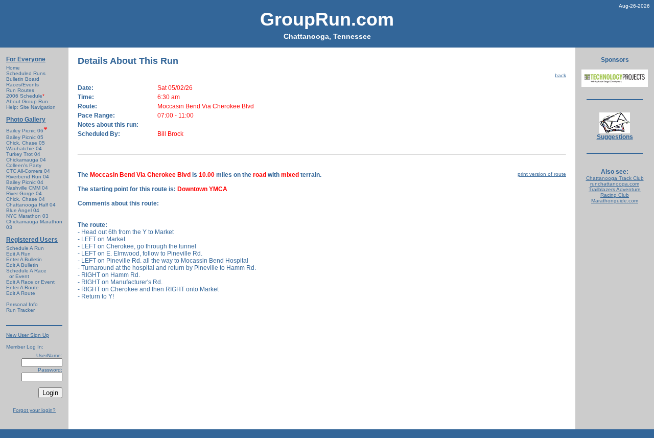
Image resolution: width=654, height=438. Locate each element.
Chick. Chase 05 (25, 143)
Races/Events (22, 84)
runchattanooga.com (614, 184)
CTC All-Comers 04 (28, 171)
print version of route (542, 174)
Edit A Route (20, 293)
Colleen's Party (23, 165)
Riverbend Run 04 (27, 176)
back (560, 75)
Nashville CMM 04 (27, 188)
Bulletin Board (22, 79)
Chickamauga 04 (26, 160)
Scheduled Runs (25, 73)
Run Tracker (20, 310)
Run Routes (20, 90)
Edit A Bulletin (22, 265)
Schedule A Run (25, 248)
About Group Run (27, 101)
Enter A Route (22, 287)
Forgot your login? (34, 410)
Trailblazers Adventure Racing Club (615, 192)
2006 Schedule (25, 96)
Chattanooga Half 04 (31, 205)
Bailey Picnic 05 (24, 137)
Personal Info (22, 304)
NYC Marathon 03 (27, 216)
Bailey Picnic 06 (24, 130)
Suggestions (615, 137)
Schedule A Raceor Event (26, 273)
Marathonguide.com (614, 200)
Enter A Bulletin (24, 259)
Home (13, 68)
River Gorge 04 (24, 193)
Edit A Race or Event (30, 282)
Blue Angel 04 (22, 210)
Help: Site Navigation (31, 107)
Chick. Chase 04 (25, 199)
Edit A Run (18, 254)
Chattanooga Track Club (615, 178)
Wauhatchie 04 (24, 148)
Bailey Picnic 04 (24, 182)
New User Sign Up (27, 335)
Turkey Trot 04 (23, 154)
